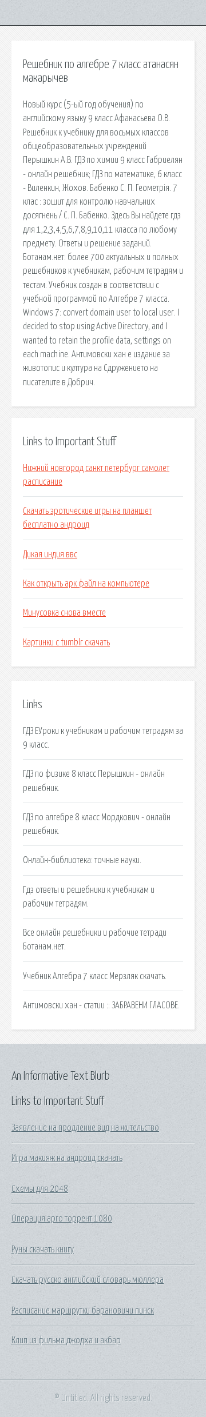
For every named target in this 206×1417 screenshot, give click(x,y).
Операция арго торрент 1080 (61, 1218)
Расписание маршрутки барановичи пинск (82, 1310)
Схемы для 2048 (39, 1189)
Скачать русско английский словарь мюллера (87, 1279)
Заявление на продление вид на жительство (85, 1127)
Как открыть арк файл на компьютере (86, 583)
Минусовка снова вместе (64, 612)
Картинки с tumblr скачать (66, 642)
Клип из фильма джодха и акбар (66, 1340)
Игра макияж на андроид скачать (66, 1158)
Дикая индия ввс (50, 554)
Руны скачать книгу (42, 1249)
